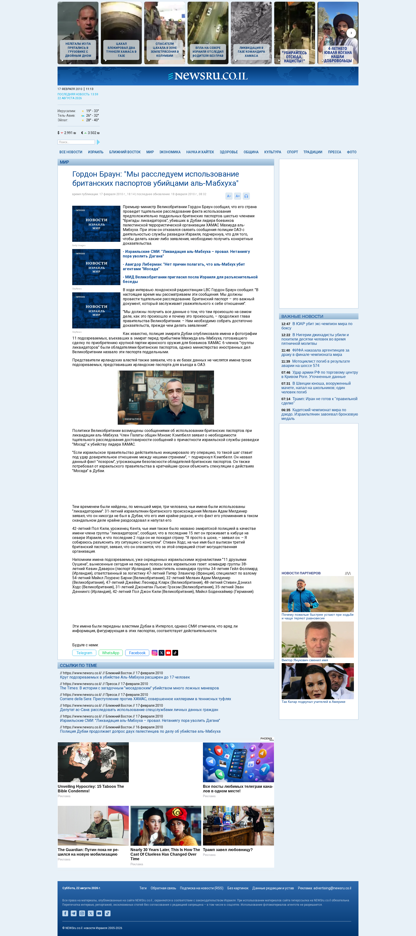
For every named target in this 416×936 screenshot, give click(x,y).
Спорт (292, 152)
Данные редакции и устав (273, 888)
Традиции (313, 152)
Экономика (170, 152)
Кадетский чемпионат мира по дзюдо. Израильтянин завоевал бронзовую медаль (319, 414)
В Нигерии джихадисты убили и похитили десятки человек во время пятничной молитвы (315, 339)
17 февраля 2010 (149, 673)
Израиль (96, 152)
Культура (272, 152)
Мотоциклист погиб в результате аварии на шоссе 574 (315, 363)
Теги (143, 888)
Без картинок (238, 888)
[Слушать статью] (251, 196)
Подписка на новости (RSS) (201, 888)
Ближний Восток (125, 152)
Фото (352, 152)
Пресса (334, 152)
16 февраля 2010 (149, 727)
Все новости (70, 152)
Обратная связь (163, 888)
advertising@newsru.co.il (332, 888)
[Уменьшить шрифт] (229, 196)
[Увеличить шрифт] (237, 196)
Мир (150, 152)
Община (251, 152)
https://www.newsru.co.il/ (82, 673)
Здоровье (229, 152)
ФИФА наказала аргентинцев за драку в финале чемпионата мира (315, 352)
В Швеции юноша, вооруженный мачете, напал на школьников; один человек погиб (316, 387)
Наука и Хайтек (200, 152)
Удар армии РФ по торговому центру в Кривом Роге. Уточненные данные (319, 374)
